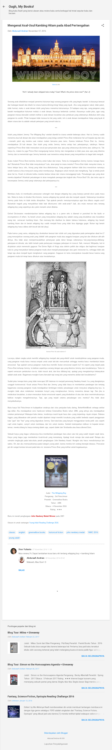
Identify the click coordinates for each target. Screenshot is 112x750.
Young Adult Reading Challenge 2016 (43, 523)
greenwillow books (37, 532)
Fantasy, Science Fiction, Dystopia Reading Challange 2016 (41, 696)
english (22, 532)
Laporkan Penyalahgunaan (56, 744)
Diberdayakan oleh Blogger (56, 733)
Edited (54, 84)
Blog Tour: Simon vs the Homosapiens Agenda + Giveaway (40, 664)
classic (12, 532)
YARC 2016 (93, 532)
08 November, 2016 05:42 (55, 558)
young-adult (14, 538)
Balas (22, 570)
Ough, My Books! (21, 7)
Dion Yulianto (25, 549)
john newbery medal (76, 532)
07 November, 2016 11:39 (42, 549)
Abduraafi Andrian (35, 558)
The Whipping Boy (59, 493)
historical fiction (56, 532)
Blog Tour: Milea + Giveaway (23, 632)
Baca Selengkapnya (93, 656)
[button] (102, 26)
